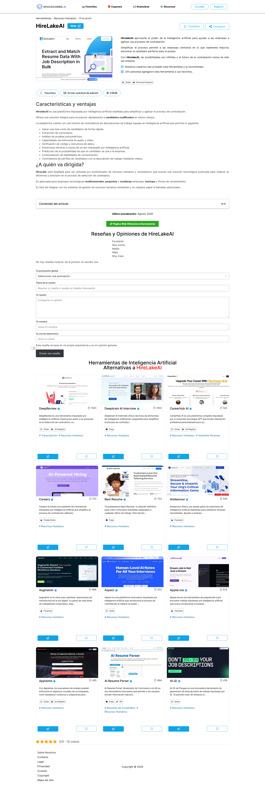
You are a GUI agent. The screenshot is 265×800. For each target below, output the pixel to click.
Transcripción (49, 435)
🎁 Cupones (115, 6)
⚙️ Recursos (167, 6)
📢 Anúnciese (141, 6)
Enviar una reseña (49, 353)
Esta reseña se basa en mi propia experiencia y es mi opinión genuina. (76, 345)
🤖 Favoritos (89, 6)
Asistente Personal (209, 435)
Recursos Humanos (65, 18)
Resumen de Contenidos (121, 707)
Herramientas (43, 18)
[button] (112, 93)
